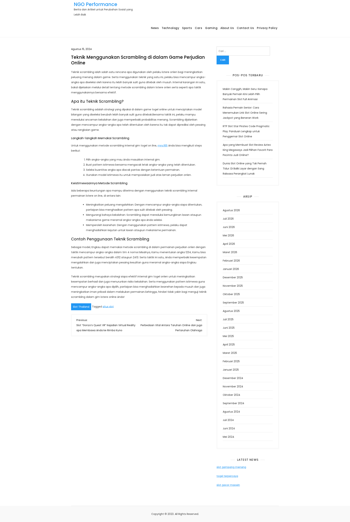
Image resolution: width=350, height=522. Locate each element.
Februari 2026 (231, 260)
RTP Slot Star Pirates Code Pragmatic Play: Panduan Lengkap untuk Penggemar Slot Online (246, 131)
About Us (227, 28)
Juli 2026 (228, 219)
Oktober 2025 (231, 294)
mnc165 (163, 145)
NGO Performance (95, 4)
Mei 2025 (228, 336)
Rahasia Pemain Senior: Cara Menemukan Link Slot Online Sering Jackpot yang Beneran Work (245, 113)
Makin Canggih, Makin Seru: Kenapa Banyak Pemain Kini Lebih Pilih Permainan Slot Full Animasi (245, 94)
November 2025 (233, 286)
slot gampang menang (231, 467)
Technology (170, 28)
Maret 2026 (230, 252)
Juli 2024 (228, 420)
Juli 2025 (228, 319)
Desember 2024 (233, 378)
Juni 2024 (229, 428)
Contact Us (245, 28)
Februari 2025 (231, 361)
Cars (198, 28)
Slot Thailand (81, 307)
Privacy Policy (267, 28)
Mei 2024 (228, 437)
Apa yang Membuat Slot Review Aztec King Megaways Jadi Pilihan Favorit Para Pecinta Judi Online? (248, 150)
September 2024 (233, 403)
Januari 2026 (231, 269)
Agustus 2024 (231, 411)
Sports (187, 28)
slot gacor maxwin (228, 485)
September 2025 (233, 302)
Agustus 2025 (231, 311)
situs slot (108, 306)
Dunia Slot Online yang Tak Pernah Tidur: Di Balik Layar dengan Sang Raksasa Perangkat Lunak (245, 168)
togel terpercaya (227, 476)
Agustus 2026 (231, 210)
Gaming (211, 28)
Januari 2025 (231, 370)
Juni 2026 (229, 227)
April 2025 (229, 344)
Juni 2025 (229, 328)
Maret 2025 (230, 353)
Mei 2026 (228, 235)
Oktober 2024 (231, 395)
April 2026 (229, 244)
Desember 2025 (233, 277)
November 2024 (233, 386)
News (155, 28)
